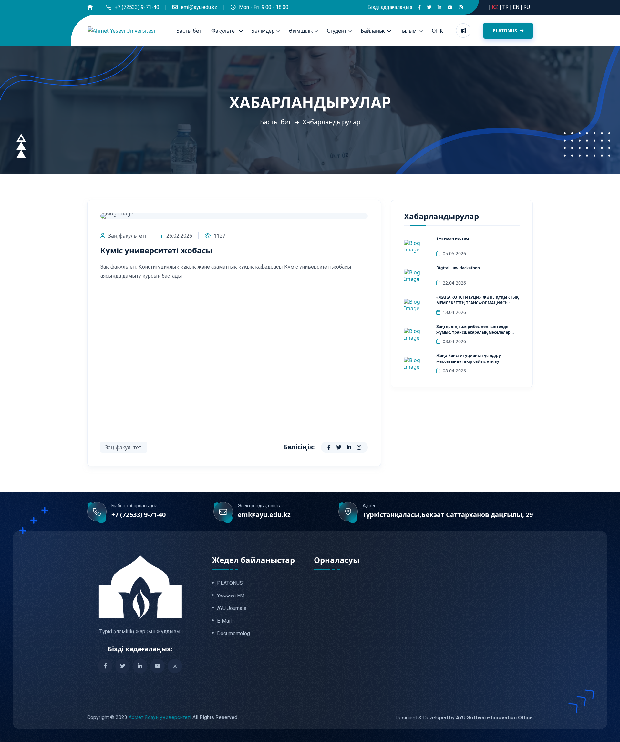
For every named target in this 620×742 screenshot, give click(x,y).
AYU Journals (231, 608)
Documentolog (233, 633)
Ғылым (408, 30)
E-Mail (224, 621)
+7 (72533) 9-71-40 (137, 7)
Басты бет (189, 30)
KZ (496, 7)
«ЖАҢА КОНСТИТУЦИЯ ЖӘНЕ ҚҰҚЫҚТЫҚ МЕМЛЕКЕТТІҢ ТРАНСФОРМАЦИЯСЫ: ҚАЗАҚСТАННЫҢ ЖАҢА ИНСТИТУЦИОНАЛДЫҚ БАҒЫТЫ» (477, 305)
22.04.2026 (454, 283)
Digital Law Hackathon (458, 267)
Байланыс (373, 30)
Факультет (224, 30)
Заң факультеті (127, 235)
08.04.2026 (454, 341)
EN (517, 7)
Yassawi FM (230, 596)
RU (527, 7)
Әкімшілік (301, 30)
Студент (337, 30)
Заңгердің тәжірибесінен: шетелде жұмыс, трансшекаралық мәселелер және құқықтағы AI (473, 332)
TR (506, 7)
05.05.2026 (454, 253)
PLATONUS (505, 30)
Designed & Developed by (464, 718)
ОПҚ (437, 30)
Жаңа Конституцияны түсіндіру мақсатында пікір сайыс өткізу (468, 358)
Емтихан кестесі (452, 238)
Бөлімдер (263, 30)
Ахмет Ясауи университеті (160, 717)
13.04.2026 (454, 312)
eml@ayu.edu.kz (199, 7)
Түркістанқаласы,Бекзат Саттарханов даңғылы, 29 (448, 515)
